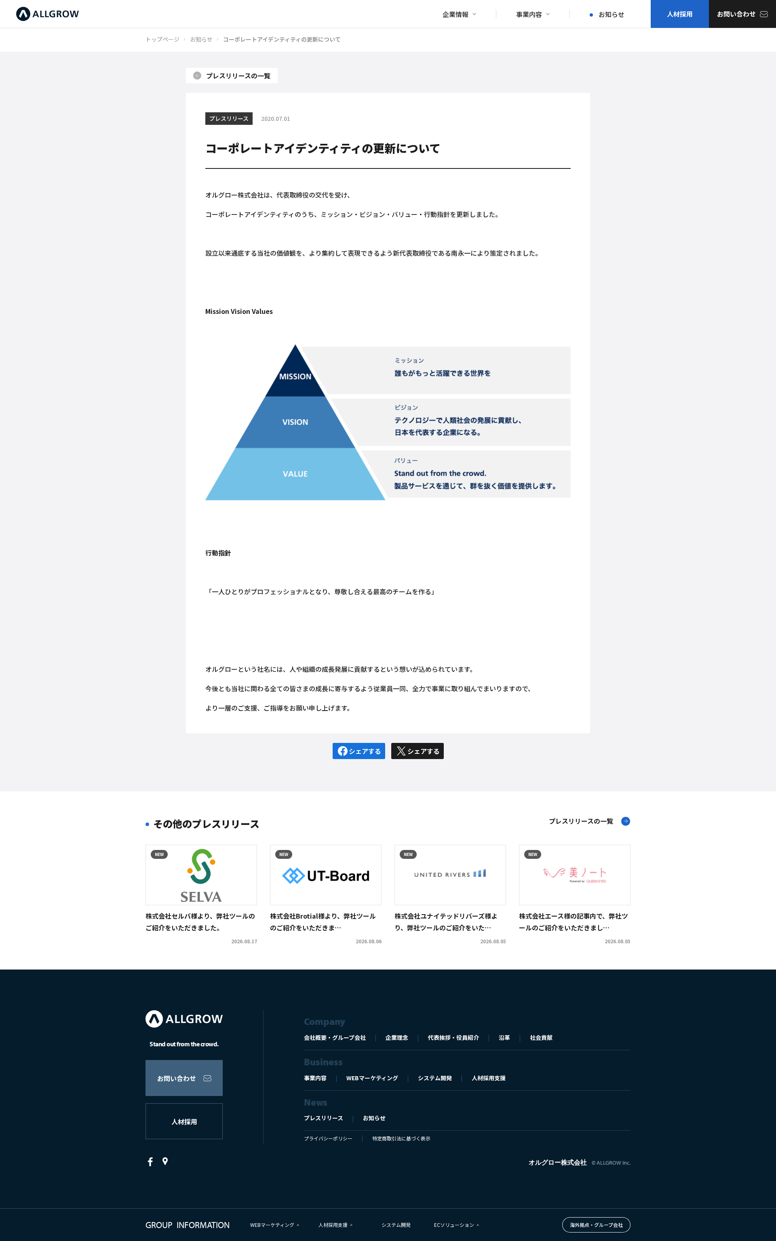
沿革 (504, 1037)
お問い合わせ (176, 1078)
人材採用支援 (489, 1078)
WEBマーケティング (372, 1078)
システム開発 (435, 1078)
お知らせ (374, 1118)
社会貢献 (541, 1037)
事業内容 (315, 1078)
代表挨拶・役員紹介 (453, 1037)
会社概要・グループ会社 (335, 1037)
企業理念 (397, 1037)
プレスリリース (323, 1118)
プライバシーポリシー (328, 1138)
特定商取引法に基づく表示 (401, 1138)
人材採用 (184, 1121)
